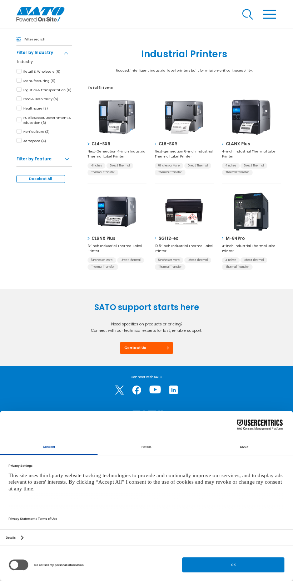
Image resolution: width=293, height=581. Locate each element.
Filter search (34, 39)
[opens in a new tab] (119, 390)
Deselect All (40, 178)
